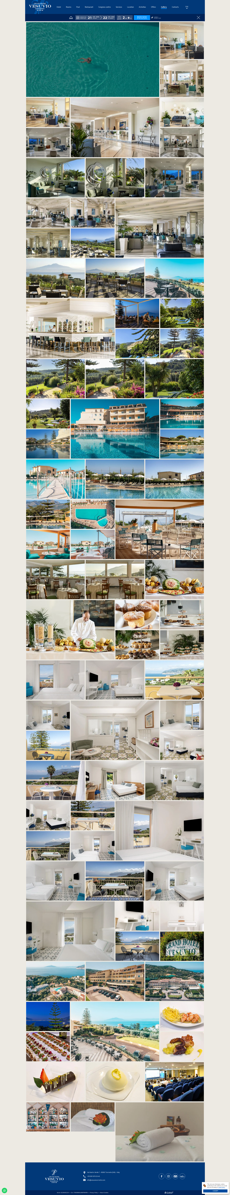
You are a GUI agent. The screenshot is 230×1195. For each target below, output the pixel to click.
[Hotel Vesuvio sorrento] (40, 7)
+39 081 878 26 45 (93, 1176)
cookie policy (221, 1187)
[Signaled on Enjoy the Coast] (182, 1176)
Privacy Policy (94, 1192)
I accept (215, 1191)
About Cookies (104, 1192)
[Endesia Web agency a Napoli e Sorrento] (169, 1192)
